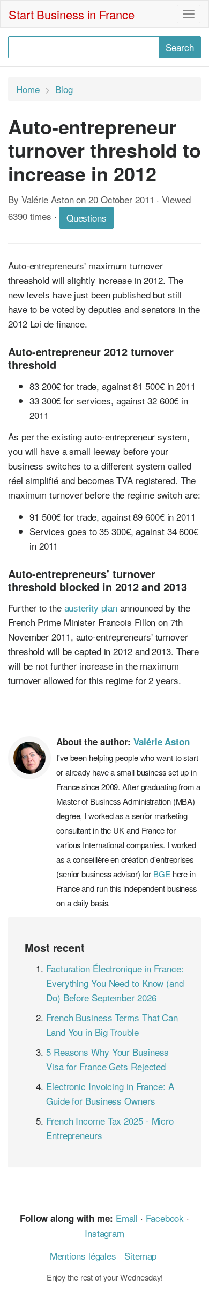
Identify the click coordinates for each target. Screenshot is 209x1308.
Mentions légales (83, 1255)
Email (127, 1218)
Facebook (165, 1218)
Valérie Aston (161, 741)
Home (28, 89)
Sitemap (140, 1255)
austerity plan (91, 607)
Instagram (104, 1233)
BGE (161, 873)
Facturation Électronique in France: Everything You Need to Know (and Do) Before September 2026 (115, 983)
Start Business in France (72, 14)
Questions (86, 217)
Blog (64, 89)
